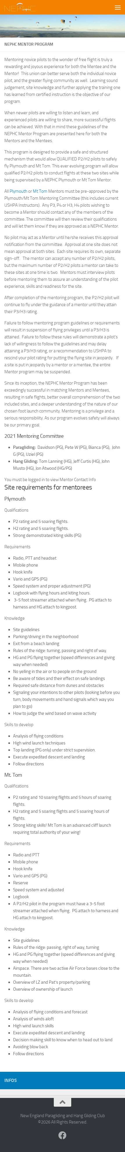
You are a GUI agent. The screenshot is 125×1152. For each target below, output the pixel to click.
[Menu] (117, 7)
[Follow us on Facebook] (62, 1135)
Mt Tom (40, 191)
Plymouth (18, 191)
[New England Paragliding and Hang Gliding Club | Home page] (25, 7)
